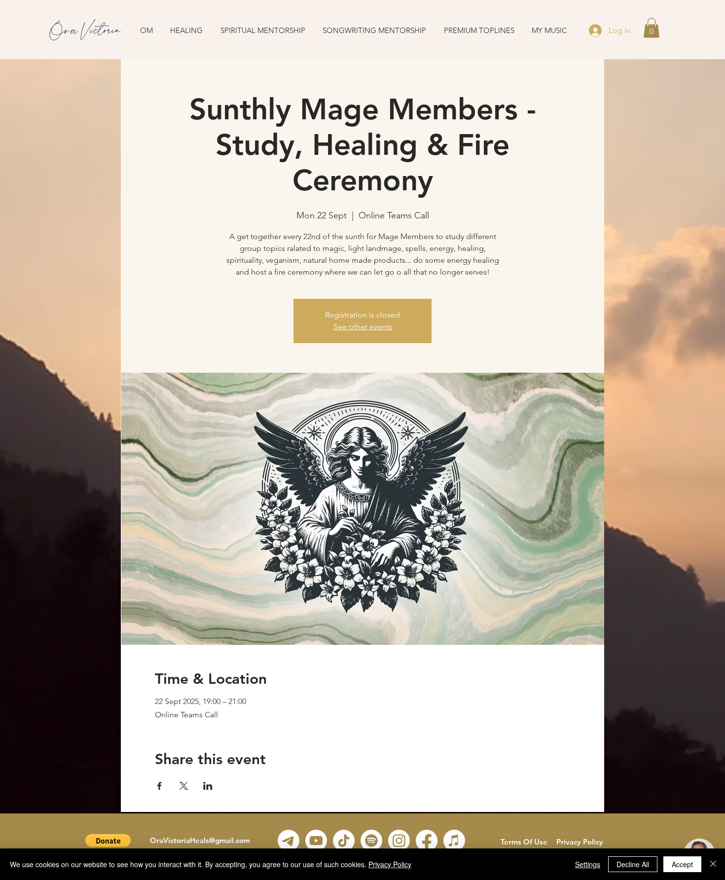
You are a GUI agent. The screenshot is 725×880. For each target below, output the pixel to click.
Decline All (632, 864)
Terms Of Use (524, 841)
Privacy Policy (579, 841)
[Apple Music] (454, 840)
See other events (362, 326)
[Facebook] (426, 840)
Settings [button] (587, 864)
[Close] (713, 864)
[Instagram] (399, 840)
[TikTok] (344, 840)
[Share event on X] (183, 786)
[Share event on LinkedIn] (208, 786)
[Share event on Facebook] (159, 786)
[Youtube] (316, 840)
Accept (682, 864)
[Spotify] (371, 840)
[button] (651, 28)
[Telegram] (288, 840)
